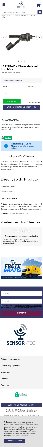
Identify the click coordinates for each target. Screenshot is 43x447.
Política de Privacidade (18, 435)
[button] (18, 61)
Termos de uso (20, 306)
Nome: (5, 86)
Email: (5, 93)
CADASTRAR (21, 313)
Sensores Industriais (20, 16)
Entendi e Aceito (15, 441)
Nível (33, 16)
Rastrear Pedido (14, 359)
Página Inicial (6, 16)
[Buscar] (40, 12)
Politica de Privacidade (34, 306)
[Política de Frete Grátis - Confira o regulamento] (21, 268)
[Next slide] (39, 37)
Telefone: (31, 86)
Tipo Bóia (4, 18)
